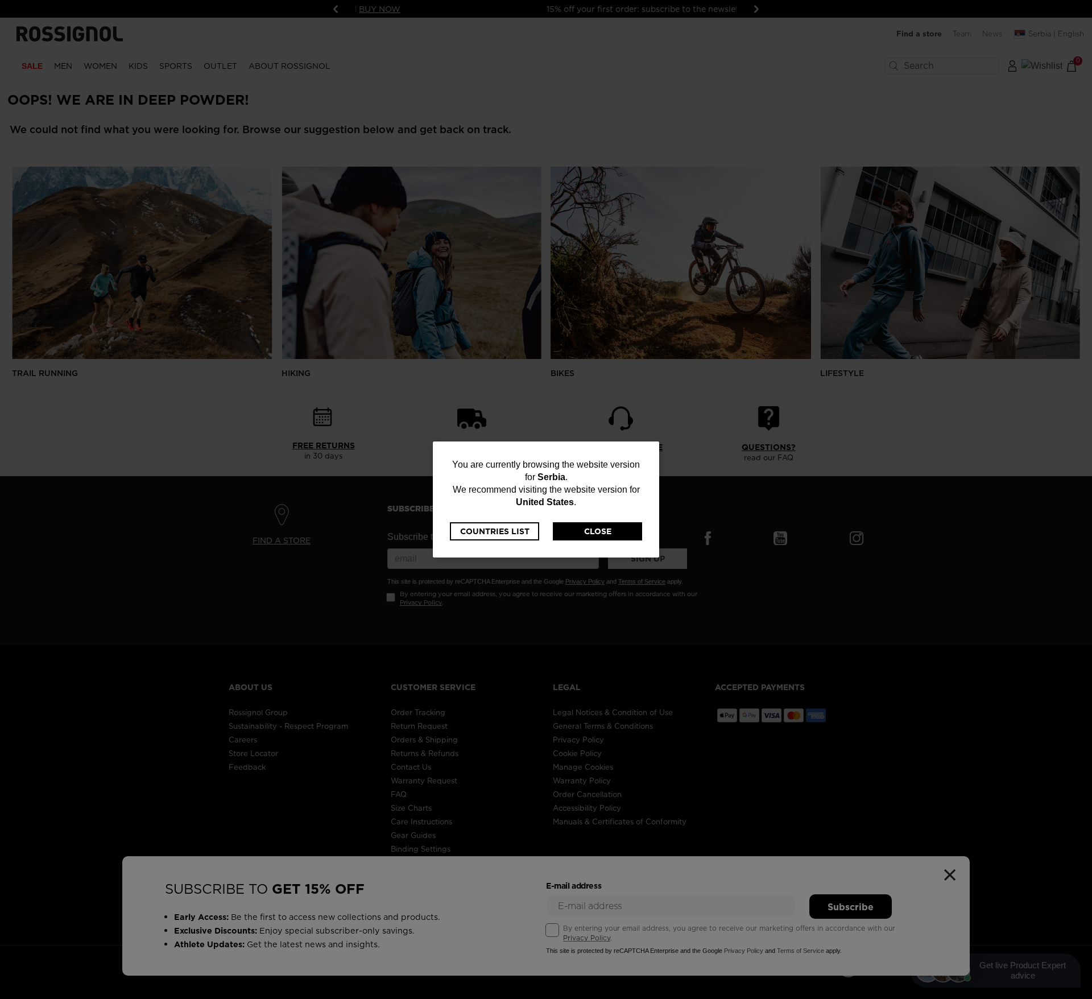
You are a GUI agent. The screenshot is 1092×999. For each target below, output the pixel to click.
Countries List (495, 531)
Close (597, 531)
